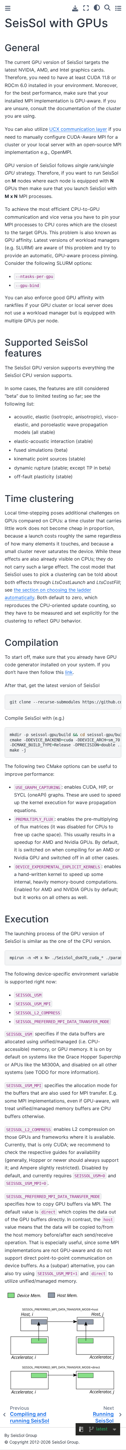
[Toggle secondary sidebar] (118, 8)
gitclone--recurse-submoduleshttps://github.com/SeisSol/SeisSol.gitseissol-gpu (65, 702)
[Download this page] (75, 8)
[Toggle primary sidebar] (7, 8)
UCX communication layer (78, 129)
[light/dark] (96, 7)
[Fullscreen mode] (86, 8)
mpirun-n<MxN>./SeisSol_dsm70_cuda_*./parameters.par (65, 957)
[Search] (107, 7)
